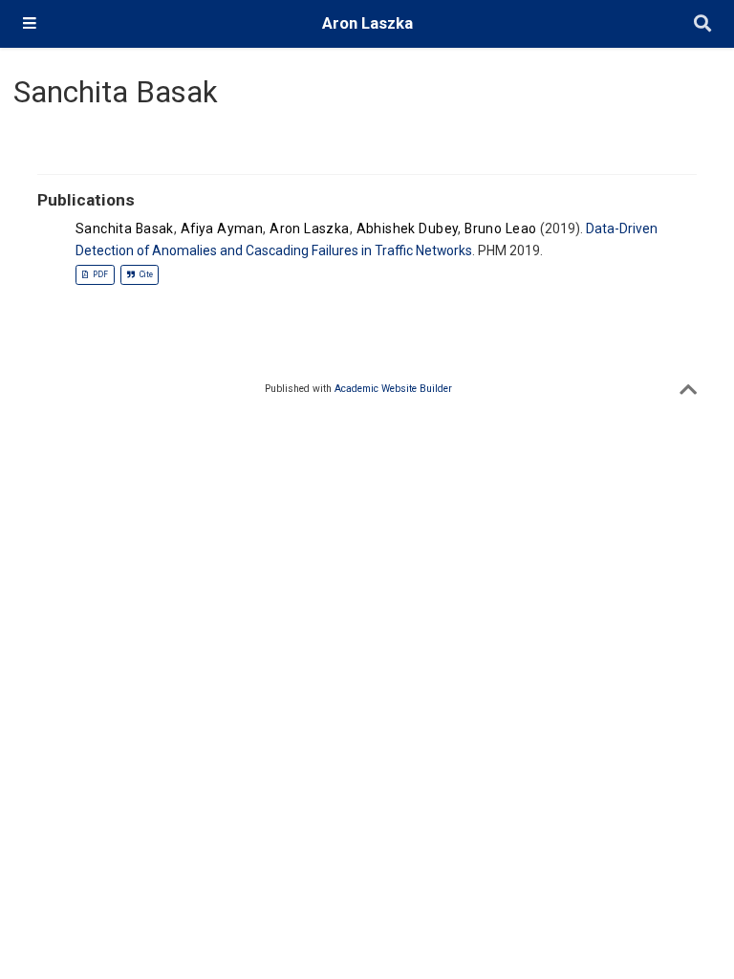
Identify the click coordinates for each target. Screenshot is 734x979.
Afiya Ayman (222, 228)
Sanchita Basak (125, 228)
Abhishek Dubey (407, 228)
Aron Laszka (367, 23)
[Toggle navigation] (29, 23)
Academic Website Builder (393, 388)
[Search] (702, 24)
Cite (145, 274)
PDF (99, 274)
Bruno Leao (500, 228)
